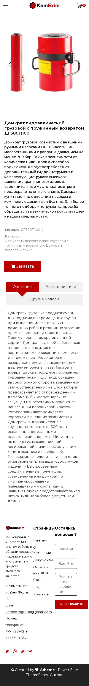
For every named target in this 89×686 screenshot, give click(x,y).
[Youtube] (22, 651)
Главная (40, 540)
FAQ (37, 587)
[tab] (22, 287)
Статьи (38, 580)
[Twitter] (7, 651)
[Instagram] (15, 651)
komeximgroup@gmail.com (28, 612)
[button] (22, 266)
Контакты (41, 594)
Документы (43, 560)
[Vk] (30, 651)
